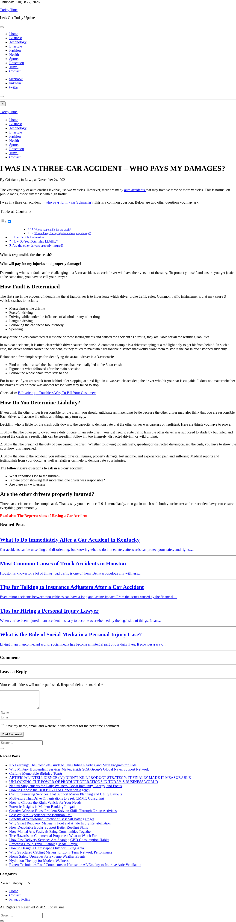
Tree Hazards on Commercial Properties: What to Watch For (53, 836)
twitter (13, 87)
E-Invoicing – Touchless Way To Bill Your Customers (57, 393)
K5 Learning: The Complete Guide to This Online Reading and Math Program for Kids (72, 765)
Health (14, 54)
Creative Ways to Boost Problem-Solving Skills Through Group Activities (63, 811)
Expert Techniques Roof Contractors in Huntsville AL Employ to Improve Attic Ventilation (75, 865)
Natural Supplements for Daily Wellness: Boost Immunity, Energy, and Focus (65, 786)
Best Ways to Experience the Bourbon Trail (40, 815)
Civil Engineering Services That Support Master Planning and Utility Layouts (65, 794)
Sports (13, 59)
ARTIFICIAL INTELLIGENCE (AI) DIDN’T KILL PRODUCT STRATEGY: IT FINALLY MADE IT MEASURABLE (100, 778)
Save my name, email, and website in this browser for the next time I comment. (63, 726)
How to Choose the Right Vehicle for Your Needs (45, 802)
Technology (18, 42)
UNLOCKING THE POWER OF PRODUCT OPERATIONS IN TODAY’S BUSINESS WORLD (83, 782)
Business (15, 38)
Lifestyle (15, 46)
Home (13, 34)
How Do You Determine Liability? (35, 241)
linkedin (15, 83)
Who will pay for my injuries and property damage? (62, 233)
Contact (15, 71)
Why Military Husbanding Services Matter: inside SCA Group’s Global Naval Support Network (79, 769)
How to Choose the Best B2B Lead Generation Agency (49, 790)
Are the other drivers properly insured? (37, 245)
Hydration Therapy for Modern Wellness (38, 861)
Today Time (9, 10)
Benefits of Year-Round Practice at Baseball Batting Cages (51, 819)
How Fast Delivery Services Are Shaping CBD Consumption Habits (59, 840)
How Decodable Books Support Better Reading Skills (48, 827)
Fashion (15, 50)
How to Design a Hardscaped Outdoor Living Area (46, 848)
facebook (16, 79)
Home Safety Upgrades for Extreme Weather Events (47, 856)
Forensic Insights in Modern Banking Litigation (43, 807)
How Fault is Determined (28, 237)
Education (16, 63)
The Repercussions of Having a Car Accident (52, 516)
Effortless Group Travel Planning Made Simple (43, 844)
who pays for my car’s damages (68, 202)
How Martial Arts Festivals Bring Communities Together (50, 831)
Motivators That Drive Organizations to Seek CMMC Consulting (56, 798)
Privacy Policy (19, 899)
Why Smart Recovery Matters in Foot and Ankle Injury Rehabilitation (60, 823)
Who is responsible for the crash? (52, 229)
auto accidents (135, 190)
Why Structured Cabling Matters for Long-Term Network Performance (60, 852)
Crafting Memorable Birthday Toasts (35, 773)
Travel (13, 67)
